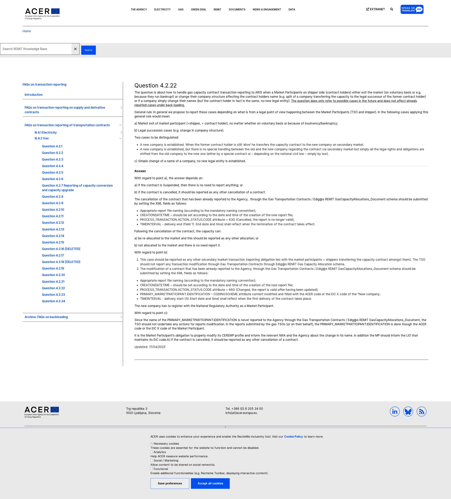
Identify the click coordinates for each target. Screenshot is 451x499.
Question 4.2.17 (53, 255)
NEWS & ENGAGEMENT (267, 9)
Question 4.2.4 (52, 166)
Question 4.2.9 (52, 203)
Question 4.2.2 (52, 153)
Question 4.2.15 (53, 242)
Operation (120, 107)
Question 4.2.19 (53, 268)
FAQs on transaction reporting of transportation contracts (67, 125)
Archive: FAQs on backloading (46, 317)
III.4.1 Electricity (46, 132)
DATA (292, 9)
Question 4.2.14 (53, 236)
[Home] (42, 13)
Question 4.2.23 (53, 294)
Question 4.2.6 (52, 179)
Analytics (160, 452)
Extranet (377, 9)
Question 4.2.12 (53, 222)
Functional (161, 469)
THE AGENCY (139, 9)
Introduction (34, 94)
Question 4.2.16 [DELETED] (61, 249)
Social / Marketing (166, 460)
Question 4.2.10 (53, 209)
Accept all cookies (210, 483)
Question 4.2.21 (53, 281)
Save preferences (170, 483)
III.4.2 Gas (42, 138)
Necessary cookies (166, 443)
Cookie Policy (293, 436)
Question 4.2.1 (52, 146)
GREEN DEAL (198, 9)
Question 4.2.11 (52, 216)
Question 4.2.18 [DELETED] (61, 262)
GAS (181, 9)
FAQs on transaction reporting (44, 84)
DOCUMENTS (237, 9)
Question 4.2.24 (53, 301)
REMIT (217, 9)
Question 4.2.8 (52, 196)
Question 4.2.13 (53, 229)
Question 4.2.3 (52, 159)
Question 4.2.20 (53, 275)
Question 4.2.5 (52, 172)
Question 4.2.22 (53, 288)
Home (27, 31)
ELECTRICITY (162, 9)
